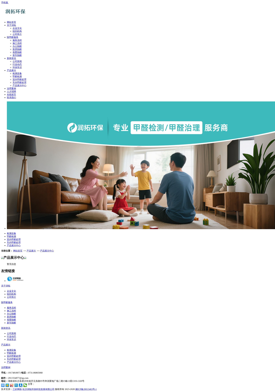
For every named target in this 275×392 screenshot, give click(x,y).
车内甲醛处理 (19, 82)
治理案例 (11, 88)
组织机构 (17, 31)
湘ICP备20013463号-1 (86, 389)
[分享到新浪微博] (12, 385)
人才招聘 (11, 91)
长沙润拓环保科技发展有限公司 (38, 389)
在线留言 (11, 94)
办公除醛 (17, 46)
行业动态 (17, 64)
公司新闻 (17, 61)
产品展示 (11, 70)
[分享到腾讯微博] (16, 385)
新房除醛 (17, 49)
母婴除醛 (17, 52)
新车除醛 (17, 55)
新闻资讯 (11, 58)
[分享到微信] (25, 385)
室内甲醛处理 (19, 79)
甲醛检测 (17, 76)
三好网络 (17, 389)
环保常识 (17, 67)
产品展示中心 (19, 85)
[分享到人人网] (20, 385)
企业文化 (17, 28)
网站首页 (11, 22)
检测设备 (17, 73)
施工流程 (17, 43)
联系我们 (11, 97)
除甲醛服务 (12, 37)
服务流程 (17, 40)
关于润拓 (11, 25)
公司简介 (17, 34)
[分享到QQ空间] (7, 385)
